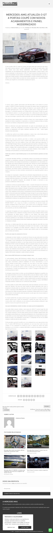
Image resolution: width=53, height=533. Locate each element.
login (13, 483)
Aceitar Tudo (24, 527)
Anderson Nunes (14, 27)
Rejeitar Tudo (11, 527)
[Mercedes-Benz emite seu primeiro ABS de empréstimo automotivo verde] (15, 441)
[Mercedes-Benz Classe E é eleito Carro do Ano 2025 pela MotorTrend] (38, 441)
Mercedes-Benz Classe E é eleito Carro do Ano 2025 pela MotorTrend (37, 451)
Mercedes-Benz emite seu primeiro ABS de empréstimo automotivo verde (14, 451)
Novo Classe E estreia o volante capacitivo (37, 470)
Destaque (27, 27)
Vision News (42, 27)
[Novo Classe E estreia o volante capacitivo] (38, 461)
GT (30, 27)
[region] (18, 522)
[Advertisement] (29, 93)
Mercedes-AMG (35, 27)
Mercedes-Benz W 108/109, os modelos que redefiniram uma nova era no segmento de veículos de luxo (14, 471)
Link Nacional (40, 531)
